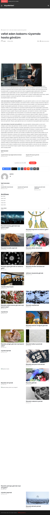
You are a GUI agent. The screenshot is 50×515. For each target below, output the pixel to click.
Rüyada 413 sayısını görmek (32, 155)
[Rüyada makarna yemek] (37, 393)
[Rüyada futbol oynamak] (37, 335)
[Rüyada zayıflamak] (37, 297)
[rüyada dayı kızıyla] (12, 278)
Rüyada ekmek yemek (33, 506)
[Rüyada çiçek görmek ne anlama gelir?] (12, 258)
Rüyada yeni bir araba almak (14, 1)
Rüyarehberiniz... (23, 512)
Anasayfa (4, 29)
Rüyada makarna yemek (34, 401)
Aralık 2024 (3, 202)
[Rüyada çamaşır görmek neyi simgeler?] (12, 435)
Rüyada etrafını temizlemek (35, 266)
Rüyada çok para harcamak (35, 364)
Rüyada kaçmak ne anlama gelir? (37, 229)
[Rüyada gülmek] (37, 374)
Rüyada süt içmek (7, 383)
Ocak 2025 (3, 200)
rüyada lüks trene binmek (7, 187)
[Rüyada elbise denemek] (37, 239)
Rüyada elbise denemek (34, 248)
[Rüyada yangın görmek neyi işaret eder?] (12, 335)
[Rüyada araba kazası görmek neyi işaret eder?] (12, 297)
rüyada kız (4, 312)
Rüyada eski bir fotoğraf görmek (37, 325)
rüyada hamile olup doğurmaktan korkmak (11, 155)
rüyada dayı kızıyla (7, 287)
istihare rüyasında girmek (34, 273)
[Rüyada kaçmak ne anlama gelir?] (37, 219)
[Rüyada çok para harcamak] (37, 356)
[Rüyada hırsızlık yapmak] (12, 239)
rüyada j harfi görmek (23, 187)
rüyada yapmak (6, 492)
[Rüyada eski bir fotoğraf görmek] (37, 317)
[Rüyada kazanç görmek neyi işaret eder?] (12, 217)
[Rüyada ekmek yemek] (37, 498)
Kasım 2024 (3, 204)
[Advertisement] (25, 19)
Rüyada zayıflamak (32, 305)
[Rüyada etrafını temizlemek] (37, 258)
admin (4, 41)
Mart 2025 (3, 196)
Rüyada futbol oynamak (34, 344)
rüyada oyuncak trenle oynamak (39, 187)
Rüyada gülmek (31, 383)
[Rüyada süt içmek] (12, 374)
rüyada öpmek (6, 351)
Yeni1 (7, 29)
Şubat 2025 (3, 198)
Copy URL (33, 162)
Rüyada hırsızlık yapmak (9, 248)
